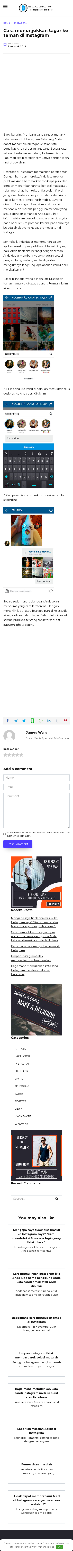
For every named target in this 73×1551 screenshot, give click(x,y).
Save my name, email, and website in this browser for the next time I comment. (38, 834)
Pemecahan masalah (36, 1464)
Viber (18, 1108)
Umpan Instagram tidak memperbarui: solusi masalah (36, 1355)
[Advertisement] (36, 95)
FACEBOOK (22, 1056)
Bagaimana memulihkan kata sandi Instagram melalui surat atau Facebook (35, 970)
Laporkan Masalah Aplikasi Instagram (36, 1430)
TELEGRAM (22, 1086)
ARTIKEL (20, 1048)
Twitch (19, 1093)
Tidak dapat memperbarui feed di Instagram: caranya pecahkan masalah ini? (36, 1500)
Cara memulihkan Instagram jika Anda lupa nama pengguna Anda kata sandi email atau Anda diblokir (34, 936)
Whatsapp (21, 1124)
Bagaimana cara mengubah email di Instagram (36, 1319)
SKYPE (19, 1078)
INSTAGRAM (23, 1063)
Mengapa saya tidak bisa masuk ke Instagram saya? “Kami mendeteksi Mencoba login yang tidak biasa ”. (34, 922)
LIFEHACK (21, 1071)
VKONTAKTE (23, 1116)
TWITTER (20, 1101)
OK (59, 1546)
